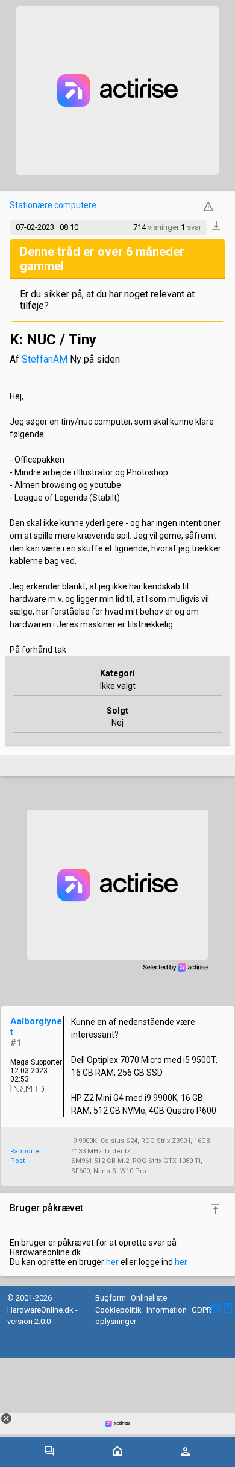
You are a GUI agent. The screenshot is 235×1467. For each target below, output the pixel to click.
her (112, 1262)
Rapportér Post (26, 1156)
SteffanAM (44, 359)
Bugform (110, 1297)
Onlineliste (149, 1297)
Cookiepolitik (118, 1309)
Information (166, 1309)
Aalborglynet (36, 1027)
